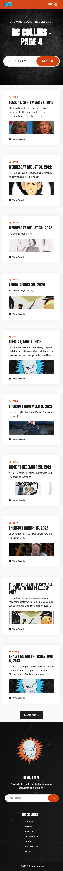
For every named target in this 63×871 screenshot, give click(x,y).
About (27, 831)
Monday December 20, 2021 (30, 467)
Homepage (29, 821)
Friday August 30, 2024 (27, 285)
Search (47, 61)
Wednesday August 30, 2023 (30, 228)
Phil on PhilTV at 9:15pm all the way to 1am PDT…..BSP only (31, 588)
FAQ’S (27, 851)
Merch (27, 841)
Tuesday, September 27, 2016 (31, 102)
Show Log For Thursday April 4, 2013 (31, 659)
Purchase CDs (31, 846)
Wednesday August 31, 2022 (30, 167)
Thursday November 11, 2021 (30, 406)
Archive (28, 826)
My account (30, 836)
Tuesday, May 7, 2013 (25, 342)
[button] (56, 5)
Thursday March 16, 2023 (28, 528)
